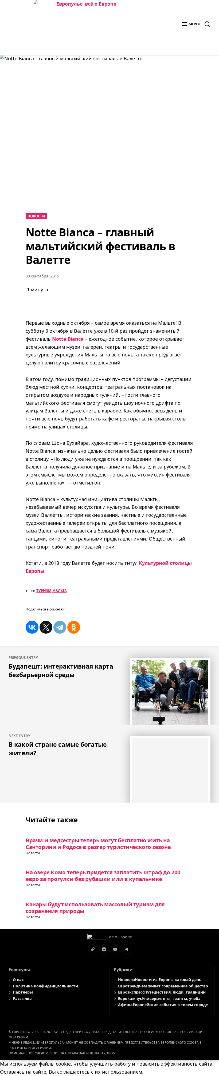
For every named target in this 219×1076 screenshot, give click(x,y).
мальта (59, 590)
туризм (43, 590)
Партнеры (23, 992)
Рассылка (22, 998)
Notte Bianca (68, 339)
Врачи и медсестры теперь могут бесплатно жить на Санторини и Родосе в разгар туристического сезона (98, 843)
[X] (46, 627)
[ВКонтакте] (32, 627)
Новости (36, 216)
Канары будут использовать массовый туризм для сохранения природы (95, 907)
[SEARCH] (205, 24)
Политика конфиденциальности (45, 985)
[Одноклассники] (73, 627)
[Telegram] (59, 627)
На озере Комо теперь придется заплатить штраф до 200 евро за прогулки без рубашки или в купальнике (103, 875)
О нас (18, 979)
